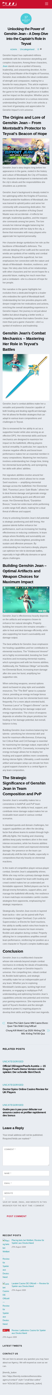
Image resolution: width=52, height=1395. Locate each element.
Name (7, 1173)
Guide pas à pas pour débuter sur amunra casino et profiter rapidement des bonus (24, 1112)
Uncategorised (27, 49)
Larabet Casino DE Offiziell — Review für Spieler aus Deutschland (30, 1284)
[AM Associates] (10, 5)
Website (8, 1193)
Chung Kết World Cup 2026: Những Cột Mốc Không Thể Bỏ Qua (25, 1032)
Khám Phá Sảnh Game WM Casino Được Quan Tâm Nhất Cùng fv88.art (27, 1024)
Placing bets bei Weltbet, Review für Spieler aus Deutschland (28, 1241)
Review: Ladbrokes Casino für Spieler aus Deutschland (29, 1331)
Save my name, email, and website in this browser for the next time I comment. (25, 1204)
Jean (5, 66)
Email (8, 1183)
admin (13, 49)
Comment (10, 1149)
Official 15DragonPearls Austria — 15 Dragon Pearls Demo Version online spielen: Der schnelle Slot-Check (24, 1069)
